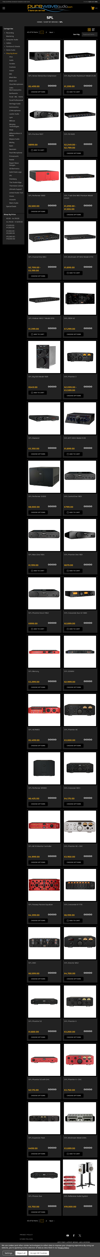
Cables (8, 43)
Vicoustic (12, 199)
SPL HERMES (34, 729)
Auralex (12, 63)
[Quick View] (56, 44)
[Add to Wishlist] (56, 50)
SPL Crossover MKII (72, 788)
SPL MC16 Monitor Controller (40, 846)
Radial (11, 159)
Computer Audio (12, 39)
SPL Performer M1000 (37, 788)
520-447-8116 (92, 2)
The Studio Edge (15, 182)
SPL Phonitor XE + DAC (73, 846)
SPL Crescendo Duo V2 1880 (75, 613)
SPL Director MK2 (71, 963)
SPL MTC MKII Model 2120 (75, 438)
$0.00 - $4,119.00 (12, 218)
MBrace (12, 120)
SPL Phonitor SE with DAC (39, 1079)
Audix (11, 60)
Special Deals (11, 206)
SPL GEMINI (69, 671)
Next (51, 32)
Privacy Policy (26, 1234)
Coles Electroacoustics (15, 88)
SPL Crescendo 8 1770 (73, 904)
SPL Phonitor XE (71, 729)
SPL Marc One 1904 (36, 554)
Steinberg (13, 179)
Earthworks (13, 93)
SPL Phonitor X (70, 1021)
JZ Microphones (15, 110)
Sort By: (76, 34)
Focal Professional (16, 100)
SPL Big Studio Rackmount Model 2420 (80, 76)
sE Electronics (14, 168)
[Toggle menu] (12, 8)
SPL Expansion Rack (36, 1138)
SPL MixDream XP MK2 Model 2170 (78, 257)
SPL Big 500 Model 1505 (38, 376)
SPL (10, 175)
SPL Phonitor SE (35, 1021)
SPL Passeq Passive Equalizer (40, 904)
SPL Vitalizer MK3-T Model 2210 (41, 318)
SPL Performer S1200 (37, 496)
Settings (8, 1253)
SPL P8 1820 (69, 134)
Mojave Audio (14, 139)
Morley (11, 142)
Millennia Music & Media (15, 134)
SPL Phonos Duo (35, 1196)
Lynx (11, 117)
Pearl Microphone (15, 152)
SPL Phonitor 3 (70, 376)
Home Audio (10, 50)
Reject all (21, 1253)
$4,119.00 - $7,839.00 (14, 222)
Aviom (11, 70)
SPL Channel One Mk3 (37, 257)
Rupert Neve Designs (14, 164)
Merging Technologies (14, 125)
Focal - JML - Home (16, 96)
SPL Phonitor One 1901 (73, 554)
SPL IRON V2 (69, 318)
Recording (10, 33)
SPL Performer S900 (36, 195)
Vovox (11, 196)
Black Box (13, 77)
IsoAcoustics (14, 107)
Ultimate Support (15, 189)
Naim (11, 146)
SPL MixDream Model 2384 (75, 1138)
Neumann (12, 149)
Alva (11, 57)
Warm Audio (13, 203)
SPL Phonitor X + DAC (73, 1079)
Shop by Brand (11, 53)
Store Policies (26, 1239)
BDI (10, 74)
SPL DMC (32, 963)
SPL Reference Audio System (76, 1196)
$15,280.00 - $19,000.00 (11, 237)
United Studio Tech (16, 192)
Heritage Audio (14, 103)
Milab (11, 130)
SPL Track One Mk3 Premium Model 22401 (78, 196)
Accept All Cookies (38, 1253)
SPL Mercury (33, 671)
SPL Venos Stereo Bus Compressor (42, 76)
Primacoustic (14, 156)
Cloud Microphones (16, 84)
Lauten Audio (14, 114)
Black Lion (13, 81)
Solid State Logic (15, 172)
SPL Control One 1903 (73, 496)
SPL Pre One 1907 (35, 134)
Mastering (10, 36)
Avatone (12, 67)
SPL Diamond (33, 438)
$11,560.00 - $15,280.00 (10, 232)
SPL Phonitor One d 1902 (38, 613)
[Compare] (56, 55)
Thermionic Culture (16, 186)
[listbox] (89, 34)
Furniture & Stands (13, 46)
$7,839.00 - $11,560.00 (10, 226)
